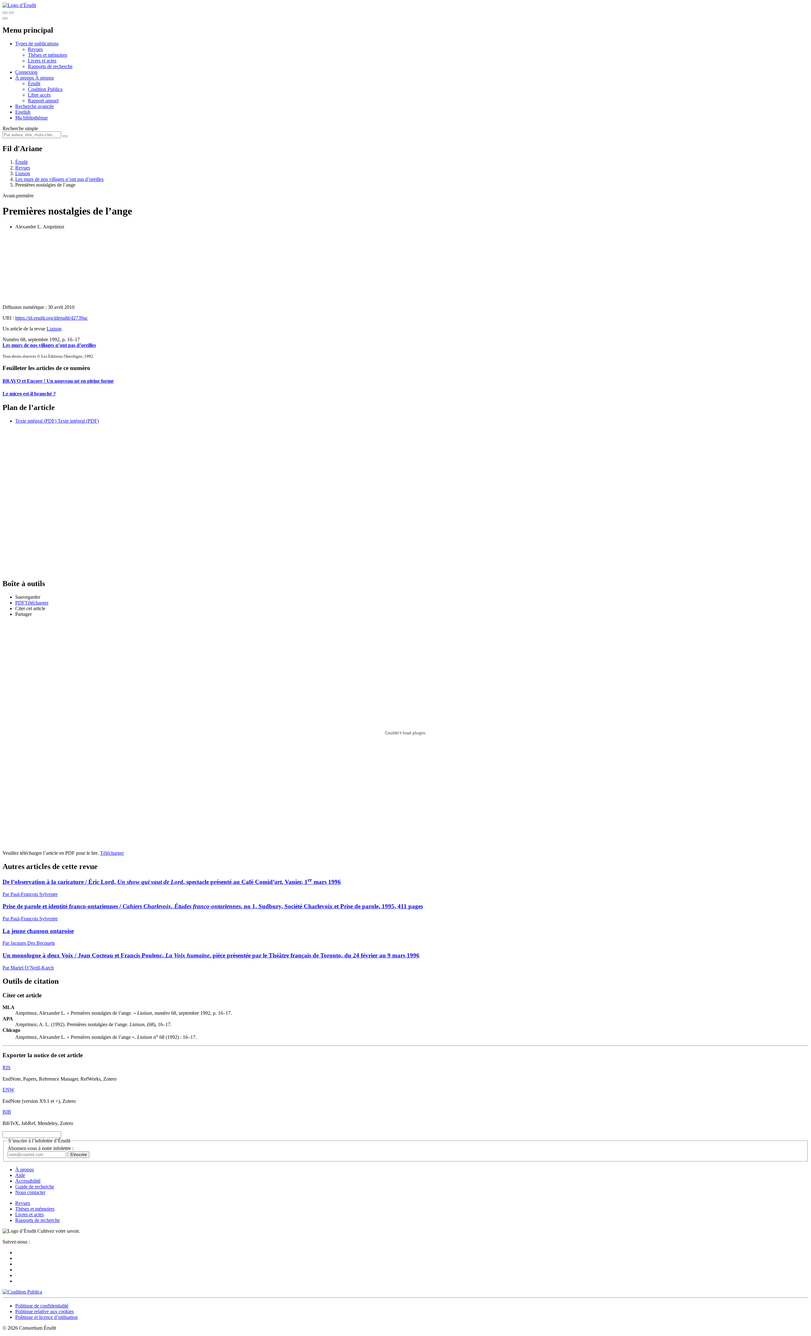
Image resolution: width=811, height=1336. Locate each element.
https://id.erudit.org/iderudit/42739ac (51, 318)
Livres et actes (42, 60)
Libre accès (39, 95)
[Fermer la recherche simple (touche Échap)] (11, 13)
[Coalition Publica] (22, 1291)
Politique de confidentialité (41, 1305)
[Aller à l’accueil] (19, 5)
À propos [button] (25, 77)
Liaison (22, 173)
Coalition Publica (45, 89)
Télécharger (112, 853)
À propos (44, 77)
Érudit (34, 83)
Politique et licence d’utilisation (46, 1317)
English (22, 112)
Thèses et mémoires (47, 55)
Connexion (26, 72)
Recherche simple (20, 128)
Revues (35, 49)
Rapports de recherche (50, 66)
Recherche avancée (34, 106)
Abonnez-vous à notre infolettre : (40, 1148)
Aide (20, 1175)
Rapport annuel (43, 100)
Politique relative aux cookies (44, 1311)
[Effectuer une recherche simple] (5, 13)
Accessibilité (28, 1181)
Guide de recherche (34, 1186)
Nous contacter (30, 1192)
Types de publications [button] (37, 43)
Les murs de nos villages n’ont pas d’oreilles (59, 179)
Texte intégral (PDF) (35, 421)
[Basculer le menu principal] (5, 18)
